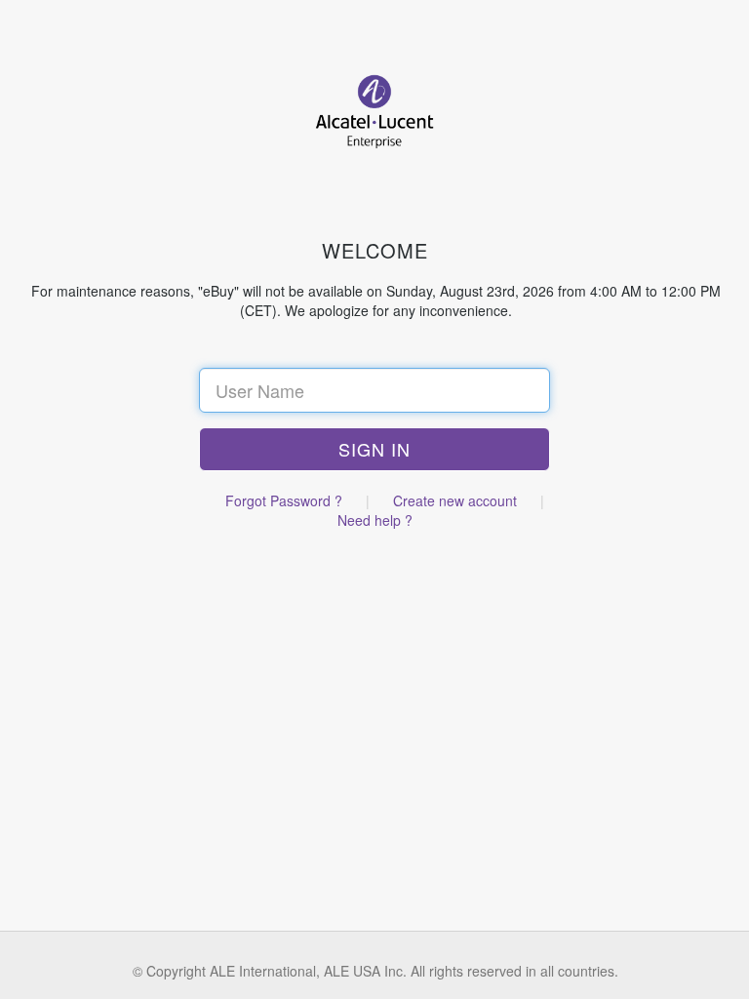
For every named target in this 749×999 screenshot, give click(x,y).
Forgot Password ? (283, 500)
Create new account (455, 500)
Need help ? (375, 520)
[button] (374, 449)
